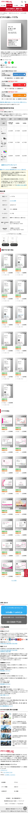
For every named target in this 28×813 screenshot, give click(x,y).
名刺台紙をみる (13, 169)
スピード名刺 (3, 5)
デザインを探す (9, 5)
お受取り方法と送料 (21, 185)
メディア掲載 (4, 786)
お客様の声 (4, 791)
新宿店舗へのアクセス (5, 670)
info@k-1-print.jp (14, 612)
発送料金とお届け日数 (5, 651)
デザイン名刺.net (3, 13)
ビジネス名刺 (23, 13)
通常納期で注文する (18, 74)
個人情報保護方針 (16, 798)
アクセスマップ (4, 770)
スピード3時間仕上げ (19, 95)
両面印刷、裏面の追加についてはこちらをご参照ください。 (13, 102)
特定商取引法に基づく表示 (10, 801)
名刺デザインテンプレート (14, 13)
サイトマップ (21, 801)
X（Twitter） (12, 803)
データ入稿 (15, 5)
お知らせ (16, 786)
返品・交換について (4, 695)
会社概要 (3, 782)
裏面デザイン (3, 146)
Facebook (20, 803)
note (6, 803)
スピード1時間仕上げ (18, 84)
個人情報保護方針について (6, 706)
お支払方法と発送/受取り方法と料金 (8, 643)
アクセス (16, 782)
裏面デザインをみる (4, 169)
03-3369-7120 (14, 622)
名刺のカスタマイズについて (9, 165)
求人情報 (16, 791)
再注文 (22, 5)
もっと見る (14, 580)
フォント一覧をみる (21, 169)
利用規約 (8, 798)
